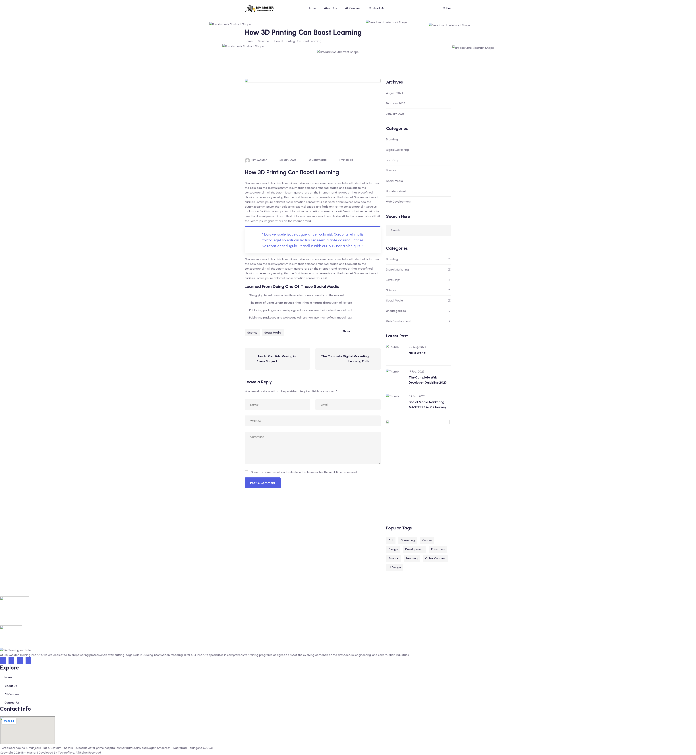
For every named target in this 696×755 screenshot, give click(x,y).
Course (427, 540)
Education (438, 549)
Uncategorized (396, 191)
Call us (447, 8)
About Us (330, 8)
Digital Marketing (397, 149)
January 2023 (395, 113)
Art (391, 540)
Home (312, 8)
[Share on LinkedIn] (355, 331)
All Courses (352, 8)
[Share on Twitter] (370, 331)
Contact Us (376, 8)
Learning (412, 558)
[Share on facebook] (363, 331)
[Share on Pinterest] (378, 331)
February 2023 (395, 103)
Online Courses (435, 558)
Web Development (398, 201)
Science (252, 332)
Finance (394, 558)
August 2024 (394, 93)
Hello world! (417, 353)
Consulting (408, 540)
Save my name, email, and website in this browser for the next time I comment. (304, 472)
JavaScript (393, 160)
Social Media (272, 332)
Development (414, 549)
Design (393, 549)
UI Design (395, 567)
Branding (392, 139)
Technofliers (66, 752)
